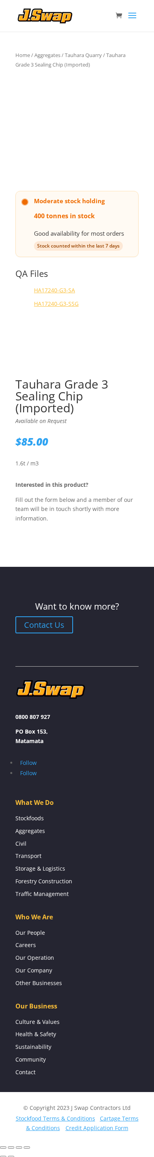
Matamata (29, 741)
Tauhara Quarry (83, 55)
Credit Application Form (97, 1128)
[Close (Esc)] (27, 1147)
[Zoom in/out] (3, 1147)
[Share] (19, 1147)
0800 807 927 (32, 717)
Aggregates (47, 55)
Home (22, 55)
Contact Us (44, 624)
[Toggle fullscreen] (11, 1147)
